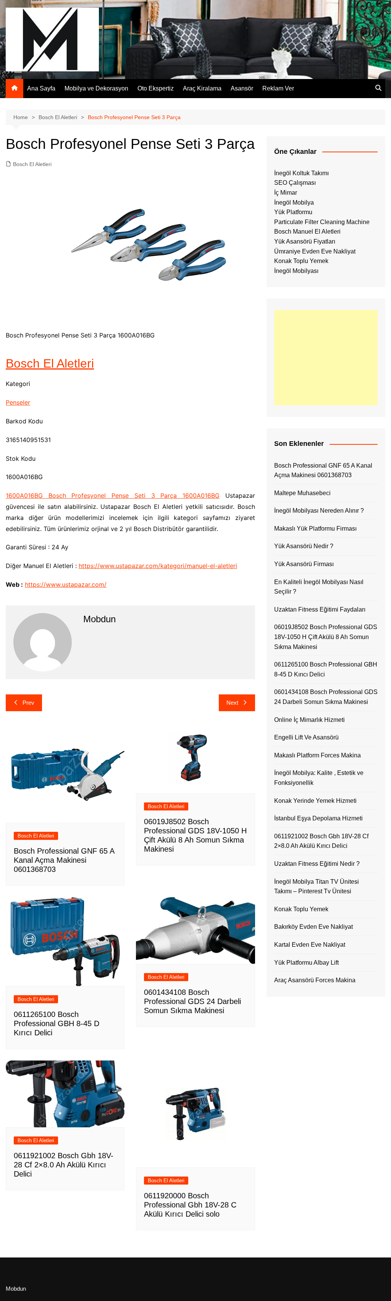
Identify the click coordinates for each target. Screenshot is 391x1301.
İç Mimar (285, 192)
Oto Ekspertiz (155, 88)
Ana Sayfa (41, 88)
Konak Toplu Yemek (301, 261)
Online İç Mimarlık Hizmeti (309, 720)
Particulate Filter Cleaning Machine (322, 222)
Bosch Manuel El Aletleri (307, 231)
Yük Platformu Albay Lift (306, 962)
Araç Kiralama (202, 88)
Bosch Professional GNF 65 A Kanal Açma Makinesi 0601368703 (64, 860)
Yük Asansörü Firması (304, 564)
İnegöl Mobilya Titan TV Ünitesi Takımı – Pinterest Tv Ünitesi (316, 886)
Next (232, 702)
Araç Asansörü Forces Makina (314, 980)
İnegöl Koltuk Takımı (301, 173)
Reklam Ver (278, 88)
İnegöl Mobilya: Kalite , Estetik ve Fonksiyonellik (319, 778)
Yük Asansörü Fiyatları (304, 241)
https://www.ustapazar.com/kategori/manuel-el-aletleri (158, 566)
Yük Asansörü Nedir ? (303, 546)
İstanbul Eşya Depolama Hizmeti (318, 818)
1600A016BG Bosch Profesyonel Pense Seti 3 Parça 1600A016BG (113, 495)
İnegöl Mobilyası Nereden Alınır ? (319, 510)
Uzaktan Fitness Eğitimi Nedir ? (317, 863)
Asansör (242, 88)
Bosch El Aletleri (32, 164)
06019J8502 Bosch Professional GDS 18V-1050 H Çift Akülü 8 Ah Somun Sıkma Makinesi (325, 637)
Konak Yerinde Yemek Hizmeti (315, 800)
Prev (28, 702)
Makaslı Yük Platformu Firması (315, 528)
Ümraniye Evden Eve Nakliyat (314, 251)
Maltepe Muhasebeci (302, 493)
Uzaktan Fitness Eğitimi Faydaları (319, 609)
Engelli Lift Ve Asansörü (306, 737)
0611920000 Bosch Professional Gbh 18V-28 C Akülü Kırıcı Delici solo (190, 1204)
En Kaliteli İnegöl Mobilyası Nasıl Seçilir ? (319, 587)
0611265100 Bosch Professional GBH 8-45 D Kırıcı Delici (56, 1023)
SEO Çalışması (295, 182)
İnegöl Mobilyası (296, 271)
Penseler (18, 402)
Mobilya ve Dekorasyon (96, 88)
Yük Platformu (293, 212)
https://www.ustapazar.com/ (66, 584)
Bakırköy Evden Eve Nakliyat (313, 926)
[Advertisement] (326, 357)
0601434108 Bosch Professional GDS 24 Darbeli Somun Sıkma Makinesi (192, 1001)
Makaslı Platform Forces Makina (317, 755)
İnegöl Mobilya (294, 202)
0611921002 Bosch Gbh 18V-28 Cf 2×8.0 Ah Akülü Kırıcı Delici (63, 1164)
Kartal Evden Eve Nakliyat (309, 944)
